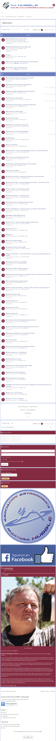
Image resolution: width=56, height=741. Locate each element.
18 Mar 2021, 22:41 (23, 270)
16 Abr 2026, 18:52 (22, 40)
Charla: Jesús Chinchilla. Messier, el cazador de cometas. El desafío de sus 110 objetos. (29, 274)
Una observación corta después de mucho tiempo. (20, 202)
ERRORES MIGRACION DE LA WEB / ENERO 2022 (19, 47)
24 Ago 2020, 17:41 (22, 360)
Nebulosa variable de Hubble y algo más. (17, 268)
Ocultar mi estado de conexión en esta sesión (11, 461)
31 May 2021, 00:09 (25, 223)
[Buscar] (51, 12)
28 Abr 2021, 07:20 (26, 248)
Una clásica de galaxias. (13, 170)
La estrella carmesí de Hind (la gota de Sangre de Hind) (21, 320)
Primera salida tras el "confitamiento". (17, 352)
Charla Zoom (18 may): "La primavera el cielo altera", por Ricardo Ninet (25, 176)
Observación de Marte (13, 307)
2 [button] (43, 29)
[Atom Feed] (28, 737)
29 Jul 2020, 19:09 (22, 373)
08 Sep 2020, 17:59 (23, 348)
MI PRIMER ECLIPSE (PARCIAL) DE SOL (16, 215)
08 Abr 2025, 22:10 (23, 146)
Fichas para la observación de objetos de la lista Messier (21, 164)
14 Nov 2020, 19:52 (23, 314)
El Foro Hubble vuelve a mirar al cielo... (17, 39)
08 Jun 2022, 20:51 (23, 172)
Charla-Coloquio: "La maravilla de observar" (18, 189)
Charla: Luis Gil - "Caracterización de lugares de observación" (23, 222)
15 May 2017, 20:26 (21, 92)
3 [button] (45, 29)
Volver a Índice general (9, 427)
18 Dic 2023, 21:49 (25, 152)
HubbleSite (5, 716)
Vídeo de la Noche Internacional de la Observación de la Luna (23, 326)
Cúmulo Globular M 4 (12, 301)
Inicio (3, 16)
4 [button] (47, 29)
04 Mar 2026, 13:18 (25, 139)
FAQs (4, 728)
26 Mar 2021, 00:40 (22, 263)
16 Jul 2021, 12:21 (24, 210)
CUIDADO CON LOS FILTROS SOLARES (16, 247)
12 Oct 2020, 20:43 (24, 328)
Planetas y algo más (12, 313)
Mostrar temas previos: (23, 406)
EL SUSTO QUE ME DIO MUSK (14, 240)
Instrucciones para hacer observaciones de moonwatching (22, 61)
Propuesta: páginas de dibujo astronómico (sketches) (21, 91)
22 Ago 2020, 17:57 (23, 367)
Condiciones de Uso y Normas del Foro (11, 726)
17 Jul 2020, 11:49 (22, 387)
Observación (29, 16)
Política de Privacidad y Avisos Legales (11, 724)
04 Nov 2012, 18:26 (22, 56)
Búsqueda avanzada (27, 29)
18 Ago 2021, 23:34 (23, 203)
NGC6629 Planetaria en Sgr (14, 359)
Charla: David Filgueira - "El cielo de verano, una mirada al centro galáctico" (27, 209)
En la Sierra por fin (12, 340)
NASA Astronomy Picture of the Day (10, 714)
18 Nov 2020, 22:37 (23, 302)
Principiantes (15, 49)
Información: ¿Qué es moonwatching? (17, 67)
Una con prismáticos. (12, 144)
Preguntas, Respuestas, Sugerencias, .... (20, 41)
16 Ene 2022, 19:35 (22, 48)
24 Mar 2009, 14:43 (23, 63)
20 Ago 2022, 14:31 (21, 165)
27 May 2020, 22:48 (23, 400)
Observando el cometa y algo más (16, 372)
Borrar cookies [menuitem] (45, 691)
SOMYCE (4, 712)
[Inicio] (28, 5)
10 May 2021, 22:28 (22, 242)
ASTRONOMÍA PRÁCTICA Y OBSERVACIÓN (15, 16)
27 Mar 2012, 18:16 (23, 132)
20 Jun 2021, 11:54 (21, 217)
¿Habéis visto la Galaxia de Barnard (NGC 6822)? (19, 365)
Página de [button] (39, 30)
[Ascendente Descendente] (28, 413)
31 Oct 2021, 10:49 (25, 190)
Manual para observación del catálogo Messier (19, 84)
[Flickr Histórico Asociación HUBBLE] (31, 737)
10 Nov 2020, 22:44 (24, 321)
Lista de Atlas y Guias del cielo (15, 98)
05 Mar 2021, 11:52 (22, 282)
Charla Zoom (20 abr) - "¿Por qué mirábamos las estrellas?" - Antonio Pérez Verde (28, 182)
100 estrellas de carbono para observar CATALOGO (20, 78)
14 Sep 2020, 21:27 (24, 341)
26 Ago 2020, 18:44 (22, 353)
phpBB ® (22, 731)
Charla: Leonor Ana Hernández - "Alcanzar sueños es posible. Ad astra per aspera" (28, 287)
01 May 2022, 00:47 (25, 183)
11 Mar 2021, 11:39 (24, 79)
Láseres (9, 55)
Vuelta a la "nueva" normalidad (15, 398)
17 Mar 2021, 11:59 (22, 276)
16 (54, 87)
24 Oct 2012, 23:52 (25, 126)
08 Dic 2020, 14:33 (22, 295)
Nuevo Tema (6, 29)
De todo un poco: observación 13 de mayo (18, 157)
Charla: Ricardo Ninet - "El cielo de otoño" (18, 195)
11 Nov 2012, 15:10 (23, 119)
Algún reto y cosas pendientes (15, 392)
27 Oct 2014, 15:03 (27, 99)
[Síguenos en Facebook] (24, 737)
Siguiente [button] (54, 30)
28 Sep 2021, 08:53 (26, 197)
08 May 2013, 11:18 (23, 106)
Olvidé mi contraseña (5, 457)
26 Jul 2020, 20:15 (22, 379)
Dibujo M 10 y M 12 (12, 228)
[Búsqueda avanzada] (54, 12)
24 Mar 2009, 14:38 (23, 69)
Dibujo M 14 (10, 234)
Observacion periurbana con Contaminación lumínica (21, 333)
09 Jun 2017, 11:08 (22, 86)
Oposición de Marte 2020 (13, 294)
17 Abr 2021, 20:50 (25, 256)
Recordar (3, 459)
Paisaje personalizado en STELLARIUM (16, 262)
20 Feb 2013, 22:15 (22, 113)
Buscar (24, 29)
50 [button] (52, 29)
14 (51, 87)
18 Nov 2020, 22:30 (23, 309)
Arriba (53, 691)
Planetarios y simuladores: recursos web (17, 124)
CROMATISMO (10, 138)
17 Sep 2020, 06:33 (24, 334)
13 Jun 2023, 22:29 (21, 158)
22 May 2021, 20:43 (23, 236)
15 (53, 87)
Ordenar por (23, 409)
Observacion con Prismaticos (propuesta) (18, 131)
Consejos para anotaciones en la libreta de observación (21, 104)
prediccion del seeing (12, 118)
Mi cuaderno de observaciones (15, 111)
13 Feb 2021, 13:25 (25, 289)
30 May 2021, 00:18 (23, 230)
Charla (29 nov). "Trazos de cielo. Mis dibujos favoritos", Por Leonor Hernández (27, 150)
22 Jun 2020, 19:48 (23, 394)
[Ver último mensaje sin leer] (6, 39)
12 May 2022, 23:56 (25, 178)
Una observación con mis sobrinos (16, 378)
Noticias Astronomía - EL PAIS (9, 717)
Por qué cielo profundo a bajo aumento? (17, 281)
